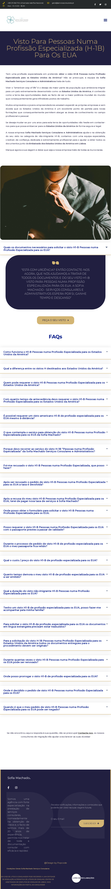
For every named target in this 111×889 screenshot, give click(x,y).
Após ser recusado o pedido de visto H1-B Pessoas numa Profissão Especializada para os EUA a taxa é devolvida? (54, 483)
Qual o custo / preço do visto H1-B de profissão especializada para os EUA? (50, 560)
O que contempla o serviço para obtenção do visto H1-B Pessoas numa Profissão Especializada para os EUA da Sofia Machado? (54, 433)
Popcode (62, 863)
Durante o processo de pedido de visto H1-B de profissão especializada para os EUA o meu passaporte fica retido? (53, 545)
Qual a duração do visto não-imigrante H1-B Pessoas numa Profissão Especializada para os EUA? (46, 592)
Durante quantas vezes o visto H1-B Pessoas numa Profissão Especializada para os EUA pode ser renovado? (53, 661)
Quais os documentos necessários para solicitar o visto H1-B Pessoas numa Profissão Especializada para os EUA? (51, 249)
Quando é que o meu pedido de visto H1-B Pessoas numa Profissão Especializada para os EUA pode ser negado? (46, 708)
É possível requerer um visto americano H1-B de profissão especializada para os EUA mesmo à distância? (53, 417)
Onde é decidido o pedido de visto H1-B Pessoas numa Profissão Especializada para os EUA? (53, 691)
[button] (105, 20)
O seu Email (57, 819)
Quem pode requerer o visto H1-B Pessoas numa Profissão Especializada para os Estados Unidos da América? (54, 384)
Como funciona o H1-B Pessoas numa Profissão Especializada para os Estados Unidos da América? (52, 353)
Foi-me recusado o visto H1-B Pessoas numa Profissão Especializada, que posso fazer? (53, 466)
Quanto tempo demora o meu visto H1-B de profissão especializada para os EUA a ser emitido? (54, 575)
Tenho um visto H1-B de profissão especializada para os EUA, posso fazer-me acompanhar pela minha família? (52, 609)
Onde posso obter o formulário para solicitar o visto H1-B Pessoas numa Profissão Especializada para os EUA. (48, 512)
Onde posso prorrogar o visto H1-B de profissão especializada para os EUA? (50, 676)
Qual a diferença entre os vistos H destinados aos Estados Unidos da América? (53, 368)
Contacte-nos (85, 733)
